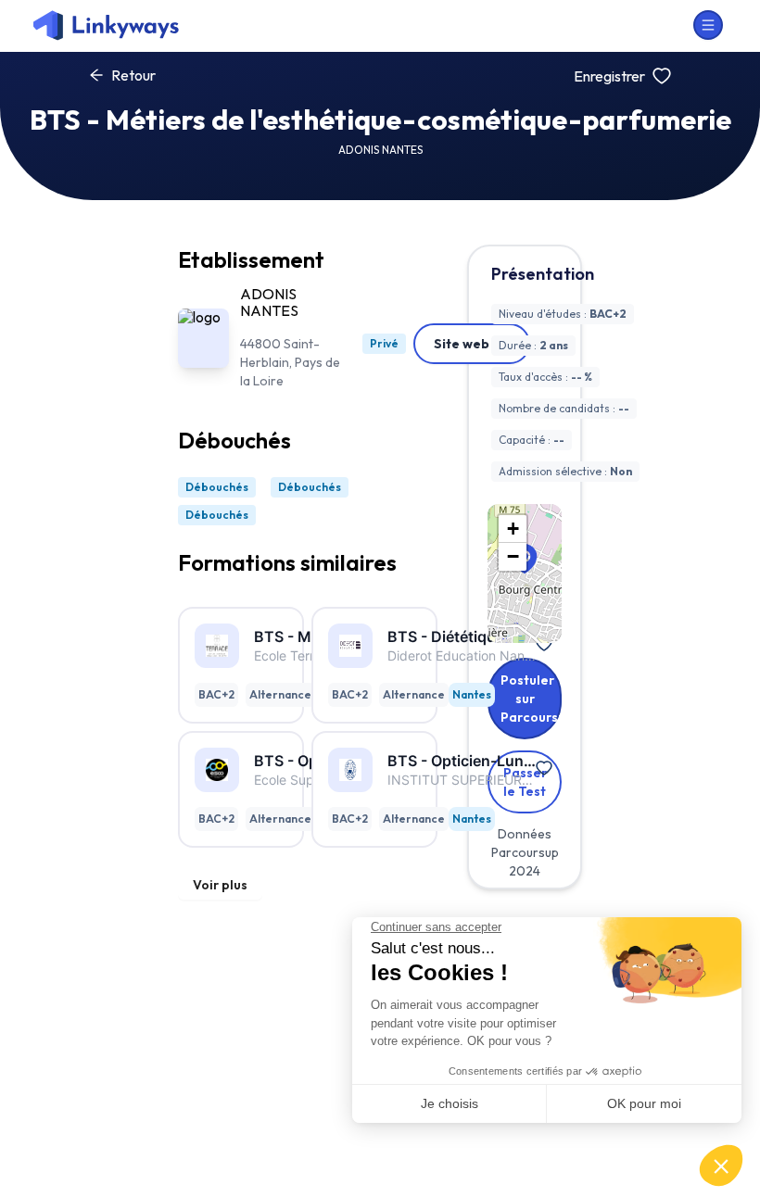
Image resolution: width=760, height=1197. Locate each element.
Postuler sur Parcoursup (531, 698)
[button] (512, 529)
